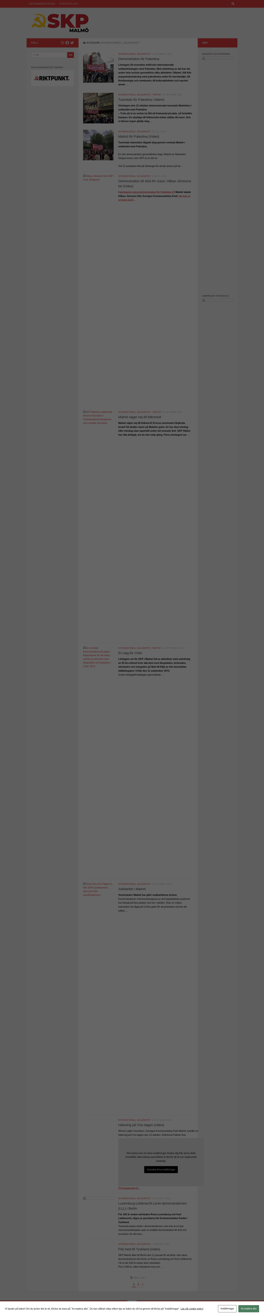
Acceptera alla (249, 1308)
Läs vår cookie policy (192, 1308)
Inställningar (227, 1308)
